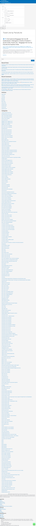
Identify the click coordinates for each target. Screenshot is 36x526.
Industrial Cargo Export (5, 311)
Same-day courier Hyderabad (6, 457)
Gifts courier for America (5, 287)
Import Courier (4, 307)
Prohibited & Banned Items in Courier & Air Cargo (9, 434)
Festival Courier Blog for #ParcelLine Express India (9, 261)
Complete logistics (4, 158)
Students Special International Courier (7, 476)
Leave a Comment (5, 46)
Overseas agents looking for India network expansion (10, 382)
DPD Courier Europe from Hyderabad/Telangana (9, 220)
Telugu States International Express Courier (8, 477)
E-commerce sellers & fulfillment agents (8, 239)
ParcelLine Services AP (5, 409)
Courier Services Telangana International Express (9, 193)
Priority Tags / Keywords (5, 431)
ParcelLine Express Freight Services (7, 399)
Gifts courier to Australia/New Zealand (7, 291)
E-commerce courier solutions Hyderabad (8, 226)
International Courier (5, 314)
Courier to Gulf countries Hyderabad (7, 196)
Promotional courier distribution (6, 438)
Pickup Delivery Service (5, 424)
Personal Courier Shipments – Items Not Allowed (9, 415)
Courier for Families (4, 176)
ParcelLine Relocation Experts (6, 408)
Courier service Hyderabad (6, 184)
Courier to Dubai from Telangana (6, 194)
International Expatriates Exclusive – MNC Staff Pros (9, 334)
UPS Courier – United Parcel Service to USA (8, 487)
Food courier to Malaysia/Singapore (7, 271)
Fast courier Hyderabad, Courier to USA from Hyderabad (10, 258)
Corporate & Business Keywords (6, 164)
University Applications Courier (6, 486)
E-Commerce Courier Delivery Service (7, 225)
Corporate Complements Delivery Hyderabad (8, 167)
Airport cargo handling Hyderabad (7, 115)
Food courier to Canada (5, 268)
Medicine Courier (4, 359)
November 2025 (4, 105)
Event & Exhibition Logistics (6, 245)
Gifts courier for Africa (5, 285)
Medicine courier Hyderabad (6, 363)
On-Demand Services (5, 376)
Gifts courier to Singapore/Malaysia (7, 294)
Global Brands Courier (5, 298)
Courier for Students (5, 180)
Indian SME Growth (4, 308)
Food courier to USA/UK (5, 272)
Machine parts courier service (6, 357)
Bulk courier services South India (6, 131)
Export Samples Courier (5, 252)
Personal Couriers (4, 418)
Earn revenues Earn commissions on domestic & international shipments (12, 242)
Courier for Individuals (5, 177)
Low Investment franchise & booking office (8, 356)
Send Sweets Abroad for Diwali (6, 464)
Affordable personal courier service (14, 46)
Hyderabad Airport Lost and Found (7, 304)
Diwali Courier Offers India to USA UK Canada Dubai (9, 212)
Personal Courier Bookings (6, 414)
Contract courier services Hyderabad (7, 163)
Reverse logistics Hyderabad (6, 454)
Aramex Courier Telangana (6, 118)
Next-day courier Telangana (6, 369)
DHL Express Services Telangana (7, 207)
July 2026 (3, 95)
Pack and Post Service (5, 383)
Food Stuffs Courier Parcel (6, 274)
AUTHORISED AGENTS (7, 22)
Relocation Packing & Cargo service (7, 448)
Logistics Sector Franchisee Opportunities (8, 353)
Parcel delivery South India (6, 388)
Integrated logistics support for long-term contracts (9, 313)
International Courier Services (6, 327)
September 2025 (4, 108)
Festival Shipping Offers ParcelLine (7, 265)
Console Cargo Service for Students (7, 161)
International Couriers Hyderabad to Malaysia (8, 333)
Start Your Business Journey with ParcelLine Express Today (11, 474)
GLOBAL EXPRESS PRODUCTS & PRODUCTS (8, 12)
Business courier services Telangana (7, 137)
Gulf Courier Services (5, 301)
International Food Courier (5, 337)
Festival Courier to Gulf (5, 262)
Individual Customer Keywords (6, 310)
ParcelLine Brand (4, 389)
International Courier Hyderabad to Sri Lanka (8, 326)
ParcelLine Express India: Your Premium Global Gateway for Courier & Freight (18, 85)
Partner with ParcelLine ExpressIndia (7, 411)
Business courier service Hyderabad (7, 135)
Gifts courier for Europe (5, 288)
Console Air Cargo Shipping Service (7, 160)
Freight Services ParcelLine (6, 282)
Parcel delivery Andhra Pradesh (6, 386)
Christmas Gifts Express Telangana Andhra (8, 154)
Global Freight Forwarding (5, 300)
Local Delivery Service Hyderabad (7, 349)
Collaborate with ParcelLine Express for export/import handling (11, 157)
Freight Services (4, 281)
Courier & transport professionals (7, 174)
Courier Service (4, 183)
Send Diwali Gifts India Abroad (6, 463)
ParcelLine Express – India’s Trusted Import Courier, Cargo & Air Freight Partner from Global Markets (17, 396)
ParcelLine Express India (5, 402)
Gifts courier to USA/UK (5, 297)
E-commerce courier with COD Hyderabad (8, 229)
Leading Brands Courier (5, 347)
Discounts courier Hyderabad (6, 209)
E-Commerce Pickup (5, 238)
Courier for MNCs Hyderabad (16, 47)
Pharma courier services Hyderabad (7, 421)
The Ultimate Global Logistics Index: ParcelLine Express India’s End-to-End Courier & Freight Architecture (17, 72)
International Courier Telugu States (26, 47)
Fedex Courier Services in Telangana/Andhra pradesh (10, 259)
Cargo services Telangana (5, 147)
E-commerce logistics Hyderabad (7, 236)
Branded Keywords (4, 128)
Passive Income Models (5, 412)
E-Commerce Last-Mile (5, 235)
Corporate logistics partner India (6, 170)
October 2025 (4, 107)
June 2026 (3, 97)
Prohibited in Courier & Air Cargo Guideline (8, 437)
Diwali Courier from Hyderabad (6, 210)
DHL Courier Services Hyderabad (7, 206)
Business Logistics (4, 138)
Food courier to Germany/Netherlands (7, 269)
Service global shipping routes (6, 467)
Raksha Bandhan (4, 444)
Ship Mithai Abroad (4, 471)
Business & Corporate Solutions (6, 134)
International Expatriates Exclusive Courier (8, 336)
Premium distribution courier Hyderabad (8, 428)
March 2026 (3, 101)
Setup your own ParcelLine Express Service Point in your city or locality (12, 470)
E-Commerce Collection (5, 223)
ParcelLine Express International (6, 405)
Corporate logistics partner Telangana (7, 171)
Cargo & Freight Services (5, 144)
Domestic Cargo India (5, 213)
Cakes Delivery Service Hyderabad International (9, 141)
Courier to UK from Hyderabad (6, 197)
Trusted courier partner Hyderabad (7, 483)
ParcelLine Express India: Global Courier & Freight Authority (10, 82)
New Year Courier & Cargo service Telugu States (9, 366)
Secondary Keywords (5, 460)
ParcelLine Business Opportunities (7, 392)
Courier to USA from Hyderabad (6, 199)
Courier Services (4, 190)
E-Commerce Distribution (5, 232)
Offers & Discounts (4, 373)
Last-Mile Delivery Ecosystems (6, 346)
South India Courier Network (6, 473)
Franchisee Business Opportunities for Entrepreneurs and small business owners (14, 278)
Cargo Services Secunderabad (6, 145)
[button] (12, 4)
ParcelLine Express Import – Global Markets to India (9, 401)
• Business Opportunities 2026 (6, 112)
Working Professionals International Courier (8, 489)
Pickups (3, 425)
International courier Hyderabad (6, 320)
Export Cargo (4, 249)
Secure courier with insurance (6, 461)
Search (33, 60)
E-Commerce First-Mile (5, 233)
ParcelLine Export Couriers (6, 395)
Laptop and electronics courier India (7, 343)
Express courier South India (6, 255)
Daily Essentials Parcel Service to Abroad (8, 203)
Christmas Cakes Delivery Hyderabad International (9, 150)
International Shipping (5, 340)
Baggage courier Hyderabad (7, 47)
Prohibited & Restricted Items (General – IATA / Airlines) (10, 435)
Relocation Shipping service (6, 450)
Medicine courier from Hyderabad (7, 362)
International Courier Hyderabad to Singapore (8, 324)
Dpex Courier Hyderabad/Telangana (7, 222)
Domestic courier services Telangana (7, 219)
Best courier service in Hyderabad (7, 125)
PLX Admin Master (4, 89)
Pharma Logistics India (5, 422)
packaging (3, 385)
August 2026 (3, 94)
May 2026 (3, 98)
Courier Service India (5, 187)
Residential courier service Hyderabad (7, 451)
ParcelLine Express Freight (6, 398)
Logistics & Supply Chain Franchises (7, 350)
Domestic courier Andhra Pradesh (7, 216)
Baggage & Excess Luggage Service (25, 46)
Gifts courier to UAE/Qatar (5, 295)
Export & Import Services (5, 246)
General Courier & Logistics (6, 284)
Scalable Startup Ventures (5, 458)
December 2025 (4, 104)
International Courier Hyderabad (6, 317)
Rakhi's (3, 441)
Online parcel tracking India (6, 379)
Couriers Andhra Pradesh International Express (9, 200)
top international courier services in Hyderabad (9, 480)
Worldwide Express (4, 490)
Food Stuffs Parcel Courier (6, 275)
